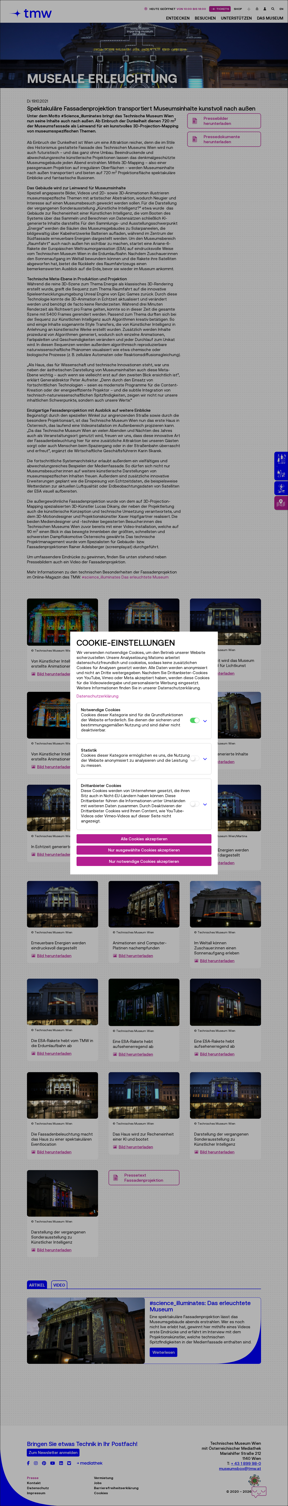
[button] (204, 720)
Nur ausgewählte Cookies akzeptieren (144, 850)
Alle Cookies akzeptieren (144, 839)
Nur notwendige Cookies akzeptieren (144, 861)
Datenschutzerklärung (97, 696)
